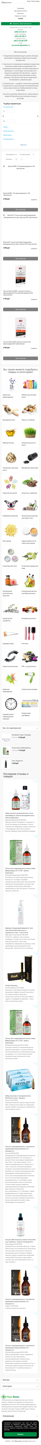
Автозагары (7, 541)
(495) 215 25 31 (20, 32)
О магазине (20, 8)
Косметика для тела (10, 566)
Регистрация (35, 1)
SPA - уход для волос (29, 666)
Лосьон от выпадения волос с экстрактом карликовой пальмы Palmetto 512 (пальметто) (19, 1149)
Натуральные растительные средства (8, 593)
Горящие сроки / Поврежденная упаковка (8, 717)
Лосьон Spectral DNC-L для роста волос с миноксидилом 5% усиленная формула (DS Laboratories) (18, 293)
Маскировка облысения (30, 468)
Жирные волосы (8, 443)
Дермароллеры (8, 643)
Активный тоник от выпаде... (22, 735)
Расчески (25, 643)
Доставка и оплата (20, 11)
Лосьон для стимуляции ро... (22, 748)
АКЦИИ (20, 18)
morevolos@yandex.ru (21, 45)
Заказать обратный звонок (22, 24)
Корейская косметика (10, 516)
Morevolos (18, 1441)
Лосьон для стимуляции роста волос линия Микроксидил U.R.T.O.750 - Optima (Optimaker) (20, 871)
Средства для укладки (29, 689)
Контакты (20, 13)
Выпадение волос (9, 420)
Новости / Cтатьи (20, 16)
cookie (28, 1424)
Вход (28, 1)
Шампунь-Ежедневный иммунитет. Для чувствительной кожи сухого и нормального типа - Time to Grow (19, 930)
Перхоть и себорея (28, 420)
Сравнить (34, 199)
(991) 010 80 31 (20, 41)
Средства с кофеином (29, 493)
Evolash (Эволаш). (11, 985)
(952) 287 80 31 (20, 36)
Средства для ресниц (10, 666)
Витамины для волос (29, 618)
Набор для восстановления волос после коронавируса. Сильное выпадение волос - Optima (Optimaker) (20, 815)
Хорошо (20, 1434)
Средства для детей (10, 493)
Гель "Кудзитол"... (18, 761)
